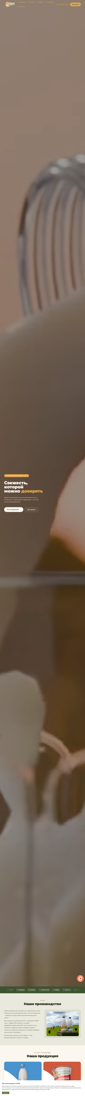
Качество (31, 2)
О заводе (40, 2)
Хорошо (5, 1093)
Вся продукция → (13, 509)
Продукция (21, 2)
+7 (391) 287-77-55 (62, 4)
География (49, 2)
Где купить (75, 4)
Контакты (21, 6)
